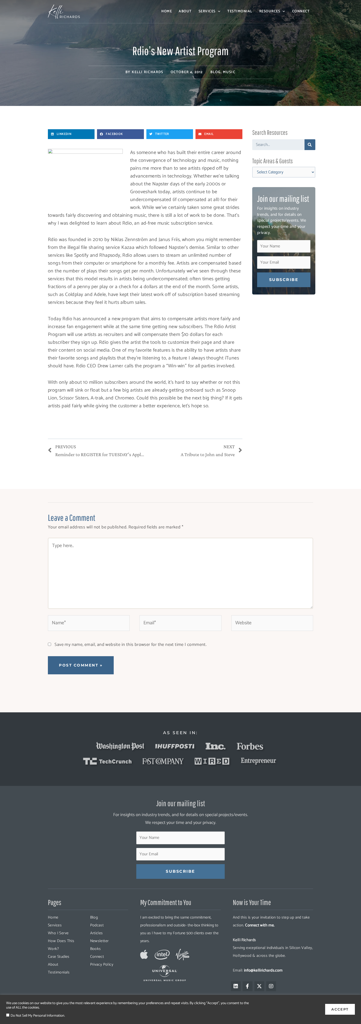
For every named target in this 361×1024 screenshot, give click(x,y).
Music (229, 72)
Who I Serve (58, 933)
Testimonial (239, 11)
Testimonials (59, 972)
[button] (71, 134)
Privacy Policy (101, 964)
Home (166, 11)
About (185, 11)
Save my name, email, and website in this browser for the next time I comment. (131, 644)
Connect (301, 11)
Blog (215, 72)
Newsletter (99, 941)
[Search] (310, 144)
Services (207, 11)
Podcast (97, 925)
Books (95, 949)
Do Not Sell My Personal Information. (38, 1016)
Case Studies (58, 956)
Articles (96, 933)
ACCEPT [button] (340, 1009)
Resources (269, 11)
